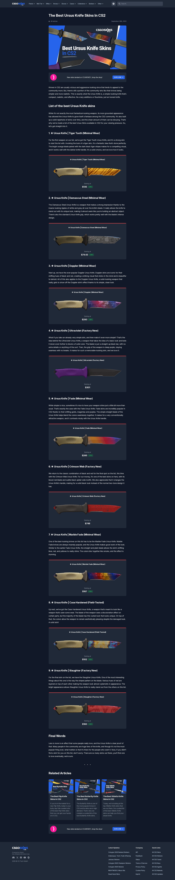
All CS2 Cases (156, 859)
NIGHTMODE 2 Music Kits (116, 870)
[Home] (20, 3)
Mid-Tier (39, 4)
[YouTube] (26, 858)
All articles (54, 21)
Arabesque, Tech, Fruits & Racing (119, 856)
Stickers (91, 4)
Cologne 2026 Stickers (116, 867)
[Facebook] (22, 858)
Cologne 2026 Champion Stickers (119, 863)
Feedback (139, 856)
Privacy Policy (140, 867)
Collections (81, 4)
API (137, 852)
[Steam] (29, 858)
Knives (55, 4)
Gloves (64, 4)
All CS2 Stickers (157, 856)
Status (138, 859)
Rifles (48, 4)
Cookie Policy (140, 870)
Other (100, 4)
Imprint (138, 874)
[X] (18, 858)
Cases (72, 4)
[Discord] (14, 858)
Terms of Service (141, 863)
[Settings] (114, 4)
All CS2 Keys (156, 863)
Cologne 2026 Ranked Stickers (118, 852)
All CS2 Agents (157, 867)
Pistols (31, 4)
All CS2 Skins (156, 852)
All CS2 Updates (157, 874)
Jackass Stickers (114, 859)
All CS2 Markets (157, 870)
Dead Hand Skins (114, 874)
